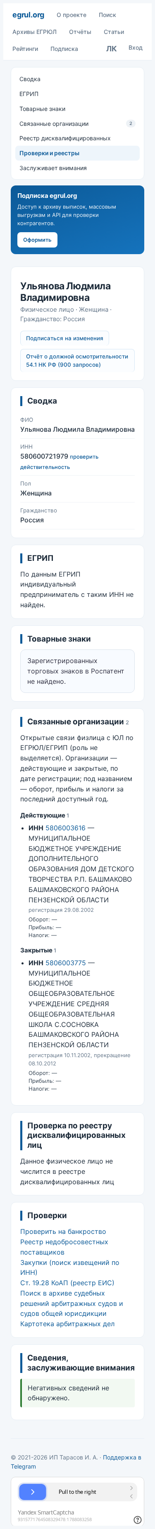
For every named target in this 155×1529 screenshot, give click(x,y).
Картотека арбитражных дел (67, 1324)
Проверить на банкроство (63, 1231)
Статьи (114, 31)
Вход (136, 47)
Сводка (30, 78)
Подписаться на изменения (64, 338)
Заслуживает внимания (53, 167)
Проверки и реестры (49, 152)
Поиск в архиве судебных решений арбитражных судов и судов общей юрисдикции (71, 1303)
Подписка (64, 48)
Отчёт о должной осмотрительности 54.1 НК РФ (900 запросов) (77, 360)
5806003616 (65, 828)
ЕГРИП (28, 93)
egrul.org (28, 14)
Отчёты (80, 31)
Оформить (37, 239)
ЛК (111, 48)
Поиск (107, 14)
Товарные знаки (42, 108)
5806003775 (65, 963)
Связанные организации (75, 123)
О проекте (71, 14)
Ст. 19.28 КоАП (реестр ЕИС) (67, 1283)
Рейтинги (25, 48)
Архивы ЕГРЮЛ (34, 31)
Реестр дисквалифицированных (65, 138)
